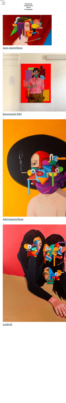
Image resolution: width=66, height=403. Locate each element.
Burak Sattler (2, 0)
